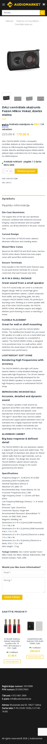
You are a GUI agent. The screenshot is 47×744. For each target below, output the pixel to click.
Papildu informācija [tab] (16, 205)
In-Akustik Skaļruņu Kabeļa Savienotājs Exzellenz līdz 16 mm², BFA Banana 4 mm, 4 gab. (12, 643)
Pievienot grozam (26, 171)
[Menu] (3, 4)
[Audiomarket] (23, 4)
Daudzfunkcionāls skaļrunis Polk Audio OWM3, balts (35, 641)
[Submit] (42, 12)
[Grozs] (43, 4)
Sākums (9, 21)
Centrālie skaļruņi (23, 24)
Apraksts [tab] (8, 198)
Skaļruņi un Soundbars (27, 21)
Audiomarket (36, 738)
